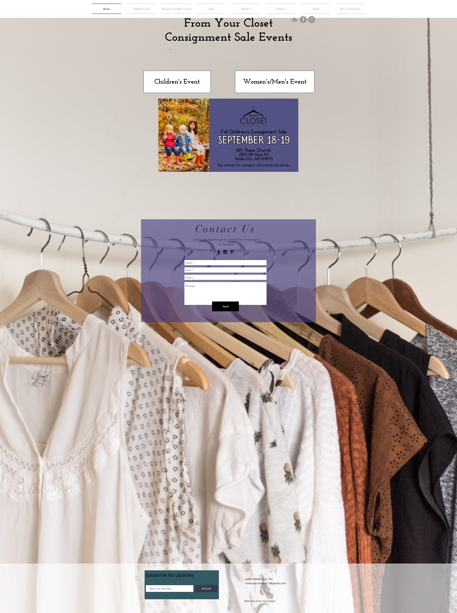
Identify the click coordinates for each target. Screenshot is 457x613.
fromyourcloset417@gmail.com (265, 583)
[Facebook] (303, 19)
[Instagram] (311, 19)
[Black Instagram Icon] (225, 252)
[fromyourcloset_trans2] (294, 19)
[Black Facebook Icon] (218, 252)
